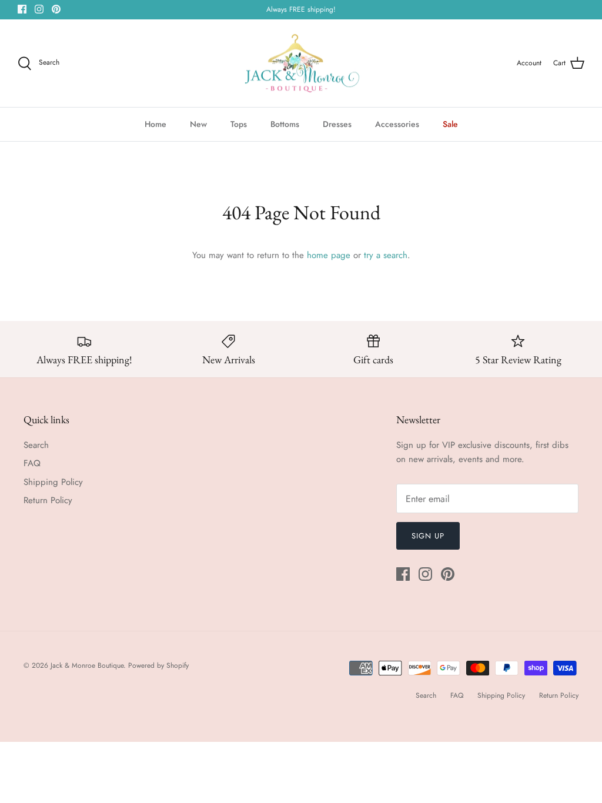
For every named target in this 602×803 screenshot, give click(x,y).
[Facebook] (22, 9)
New (198, 124)
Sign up (428, 535)
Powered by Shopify (158, 665)
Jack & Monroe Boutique (87, 665)
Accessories (397, 124)
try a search (385, 255)
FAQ (32, 463)
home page (328, 255)
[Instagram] (39, 9)
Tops (238, 124)
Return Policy (48, 500)
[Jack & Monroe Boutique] (301, 63)
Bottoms (284, 124)
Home (155, 124)
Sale (450, 124)
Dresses (337, 124)
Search (36, 445)
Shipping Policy (53, 482)
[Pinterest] (56, 9)
